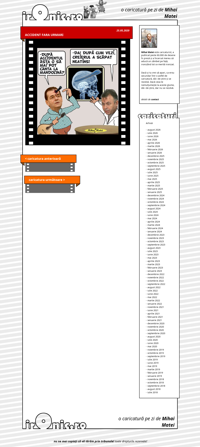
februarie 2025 (155, 188)
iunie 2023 (153, 254)
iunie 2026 (153, 136)
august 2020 (154, 336)
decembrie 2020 (156, 323)
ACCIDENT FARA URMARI (44, 35)
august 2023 (154, 247)
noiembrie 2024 (156, 198)
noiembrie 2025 (156, 159)
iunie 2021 (153, 310)
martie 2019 (154, 369)
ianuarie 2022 (155, 303)
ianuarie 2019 (155, 375)
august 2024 (154, 208)
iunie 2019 (153, 362)
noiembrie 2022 (156, 277)
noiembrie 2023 (156, 238)
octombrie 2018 (156, 382)
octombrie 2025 (156, 162)
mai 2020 (152, 346)
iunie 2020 (153, 343)
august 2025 (154, 169)
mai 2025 (152, 178)
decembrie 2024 (156, 195)
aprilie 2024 (154, 221)
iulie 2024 (153, 211)
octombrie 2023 (156, 241)
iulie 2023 (153, 251)
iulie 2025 (153, 172)
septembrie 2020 (156, 333)
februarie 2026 (155, 149)
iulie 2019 (153, 359)
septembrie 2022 (156, 284)
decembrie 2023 (156, 234)
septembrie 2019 (156, 356)
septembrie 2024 (156, 205)
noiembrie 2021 (156, 307)
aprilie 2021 (154, 313)
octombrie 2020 (156, 329)
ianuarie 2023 (155, 270)
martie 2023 (154, 264)
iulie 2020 (153, 339)
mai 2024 (152, 218)
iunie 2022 (153, 293)
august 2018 (154, 389)
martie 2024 (154, 224)
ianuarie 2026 (155, 152)
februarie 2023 (155, 267)
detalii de (150, 99)
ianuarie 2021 (155, 320)
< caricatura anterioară (43, 159)
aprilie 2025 (154, 182)
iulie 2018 (153, 392)
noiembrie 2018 (156, 379)
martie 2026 (154, 146)
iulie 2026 (153, 132)
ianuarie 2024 (155, 231)
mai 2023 (152, 257)
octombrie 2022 (156, 280)
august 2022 (154, 287)
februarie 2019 (155, 372)
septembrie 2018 (156, 385)
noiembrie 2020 (156, 326)
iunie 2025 (153, 175)
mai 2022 (152, 297)
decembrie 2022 (156, 274)
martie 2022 (154, 300)
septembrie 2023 (156, 244)
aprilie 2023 (154, 261)
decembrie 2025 (156, 155)
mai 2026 (152, 139)
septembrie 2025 (156, 165)
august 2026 (154, 129)
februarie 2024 (155, 228)
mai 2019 (152, 366)
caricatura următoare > (47, 180)
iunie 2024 (153, 215)
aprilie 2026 (154, 142)
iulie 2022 (153, 290)
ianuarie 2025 (155, 192)
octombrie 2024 (156, 201)
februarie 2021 (155, 316)
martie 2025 (154, 185)
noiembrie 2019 (156, 349)
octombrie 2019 (156, 352)
